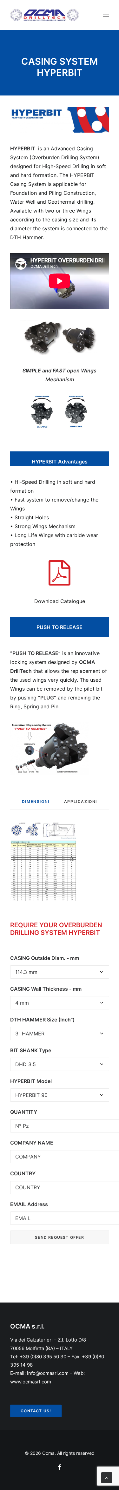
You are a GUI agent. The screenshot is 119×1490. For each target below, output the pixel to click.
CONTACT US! (35, 1410)
